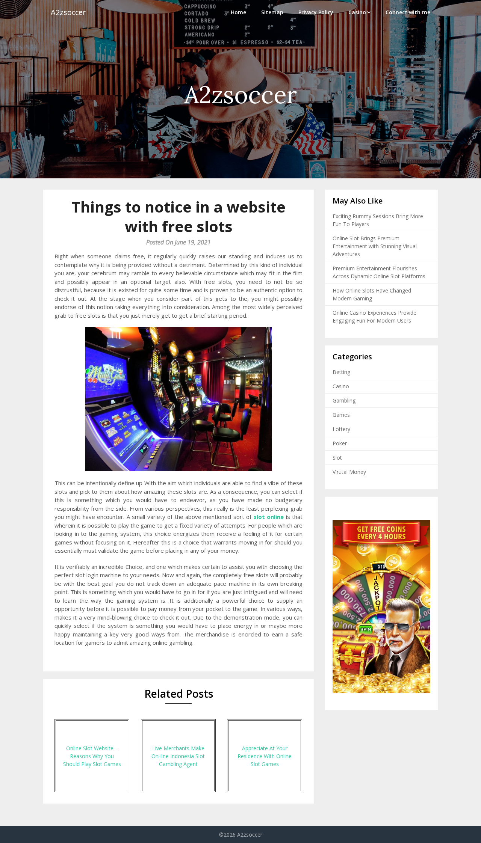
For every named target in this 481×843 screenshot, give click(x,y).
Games (341, 414)
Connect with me (408, 12)
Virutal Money (349, 471)
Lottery (341, 429)
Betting (341, 372)
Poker (340, 443)
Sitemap (272, 12)
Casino (357, 12)
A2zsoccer (68, 12)
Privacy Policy (315, 12)
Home (238, 12)
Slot (337, 457)
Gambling (344, 400)
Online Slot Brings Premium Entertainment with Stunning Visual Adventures (375, 246)
